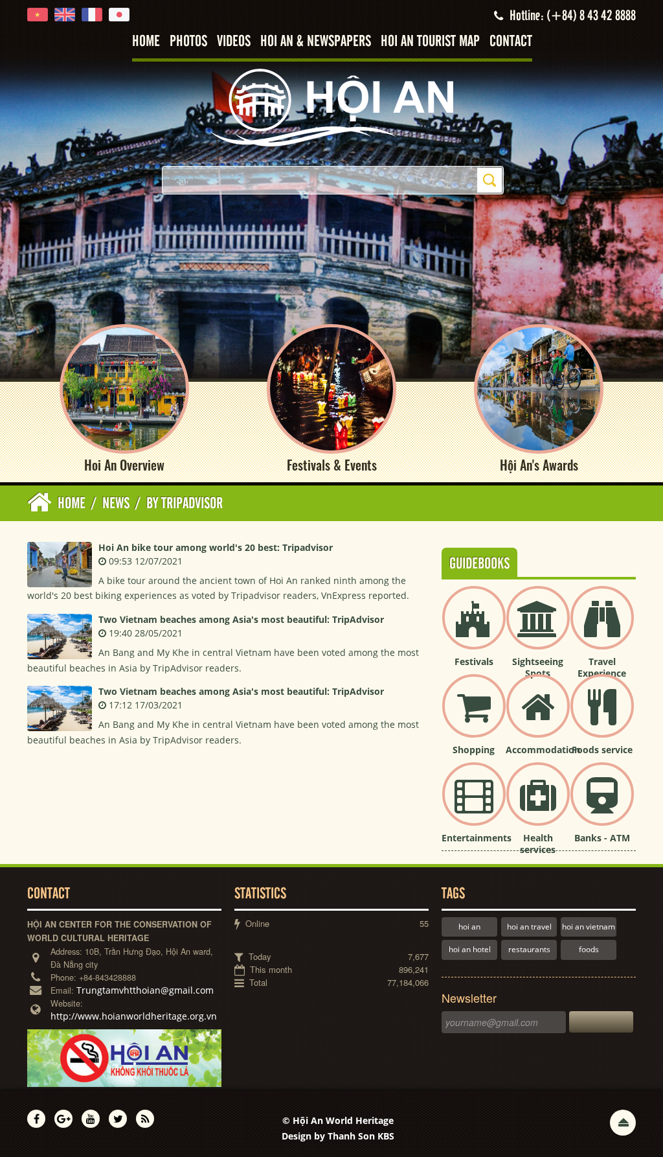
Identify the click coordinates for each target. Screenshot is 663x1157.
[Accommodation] (538, 716)
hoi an (469, 926)
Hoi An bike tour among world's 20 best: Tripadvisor (215, 547)
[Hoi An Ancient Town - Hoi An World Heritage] (331, 106)
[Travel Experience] (602, 628)
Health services (538, 844)
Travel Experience (602, 667)
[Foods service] (602, 716)
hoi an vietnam (588, 926)
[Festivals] (474, 628)
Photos (188, 42)
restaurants (529, 949)
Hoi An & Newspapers (315, 42)
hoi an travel (529, 926)
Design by (338, 1136)
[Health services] (538, 805)
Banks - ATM (602, 838)
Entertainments (476, 838)
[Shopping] (474, 716)
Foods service (602, 749)
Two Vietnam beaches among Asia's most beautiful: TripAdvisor (241, 619)
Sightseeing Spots (537, 667)
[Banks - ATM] (602, 805)
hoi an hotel (470, 949)
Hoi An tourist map (430, 42)
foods (589, 949)
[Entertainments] (474, 805)
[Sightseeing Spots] (538, 628)
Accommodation (543, 749)
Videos (234, 42)
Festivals (474, 661)
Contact (510, 42)
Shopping (474, 749)
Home (146, 42)
